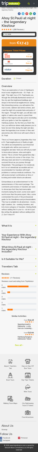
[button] (4, 34)
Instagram (6, 440)
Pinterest (24, 438)
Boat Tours (10, 380)
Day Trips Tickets (28, 380)
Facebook (6, 438)
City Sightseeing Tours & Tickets (27, 404)
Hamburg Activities (13, 8)
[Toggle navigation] (33, 3)
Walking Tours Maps (10, 403)
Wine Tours (28, 391)
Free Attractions (27, 417)
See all (18, 345)
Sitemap (4, 429)
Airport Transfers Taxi (10, 367)
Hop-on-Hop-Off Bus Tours (28, 367)
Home (3, 8)
